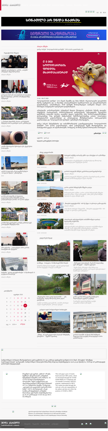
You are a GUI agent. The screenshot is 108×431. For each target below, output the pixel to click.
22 (21, 316)
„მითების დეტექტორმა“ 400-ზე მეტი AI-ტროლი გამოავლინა (85, 203)
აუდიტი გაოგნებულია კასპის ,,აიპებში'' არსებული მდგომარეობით (14, 71)
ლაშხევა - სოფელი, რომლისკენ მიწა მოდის (52, 263)
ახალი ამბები (6, 74)
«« (6, 294)
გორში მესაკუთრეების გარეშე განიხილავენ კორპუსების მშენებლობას (16, 223)
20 (21, 309)
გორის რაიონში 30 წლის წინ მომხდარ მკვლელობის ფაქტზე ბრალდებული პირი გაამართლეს (87, 336)
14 (18, 313)
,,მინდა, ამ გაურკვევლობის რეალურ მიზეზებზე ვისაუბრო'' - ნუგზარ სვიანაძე (53, 335)
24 (25, 298)
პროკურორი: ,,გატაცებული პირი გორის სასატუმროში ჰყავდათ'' (15, 248)
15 (18, 316)
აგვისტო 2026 (18, 294)
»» (30, 294)
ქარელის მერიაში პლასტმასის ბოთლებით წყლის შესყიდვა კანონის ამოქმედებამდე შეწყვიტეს (16, 96)
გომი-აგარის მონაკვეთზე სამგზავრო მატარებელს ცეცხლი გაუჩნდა (86, 297)
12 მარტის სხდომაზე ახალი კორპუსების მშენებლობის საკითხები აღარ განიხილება (16, 122)
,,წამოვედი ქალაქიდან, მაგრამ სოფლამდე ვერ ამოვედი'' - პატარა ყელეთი (88, 264)
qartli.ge (46, 138)
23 (21, 320)
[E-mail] (46, 133)
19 (21, 305)
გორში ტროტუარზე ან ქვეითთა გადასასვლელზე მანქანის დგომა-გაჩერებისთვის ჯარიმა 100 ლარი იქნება (15, 197)
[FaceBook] (101, 54)
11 (18, 302)
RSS (2, 176)
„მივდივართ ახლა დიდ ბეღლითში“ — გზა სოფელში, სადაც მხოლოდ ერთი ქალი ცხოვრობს (51, 298)
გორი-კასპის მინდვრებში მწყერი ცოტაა (78, 187)
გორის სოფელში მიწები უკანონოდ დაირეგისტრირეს (82, 171)
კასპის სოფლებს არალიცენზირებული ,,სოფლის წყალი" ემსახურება (14, 172)
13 (18, 309)
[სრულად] (105, 166)
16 (18, 320)
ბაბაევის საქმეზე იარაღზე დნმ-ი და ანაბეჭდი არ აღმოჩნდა (84, 155)
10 (18, 298)
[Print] (40, 133)
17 (21, 298)
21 (21, 313)
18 (21, 302)
